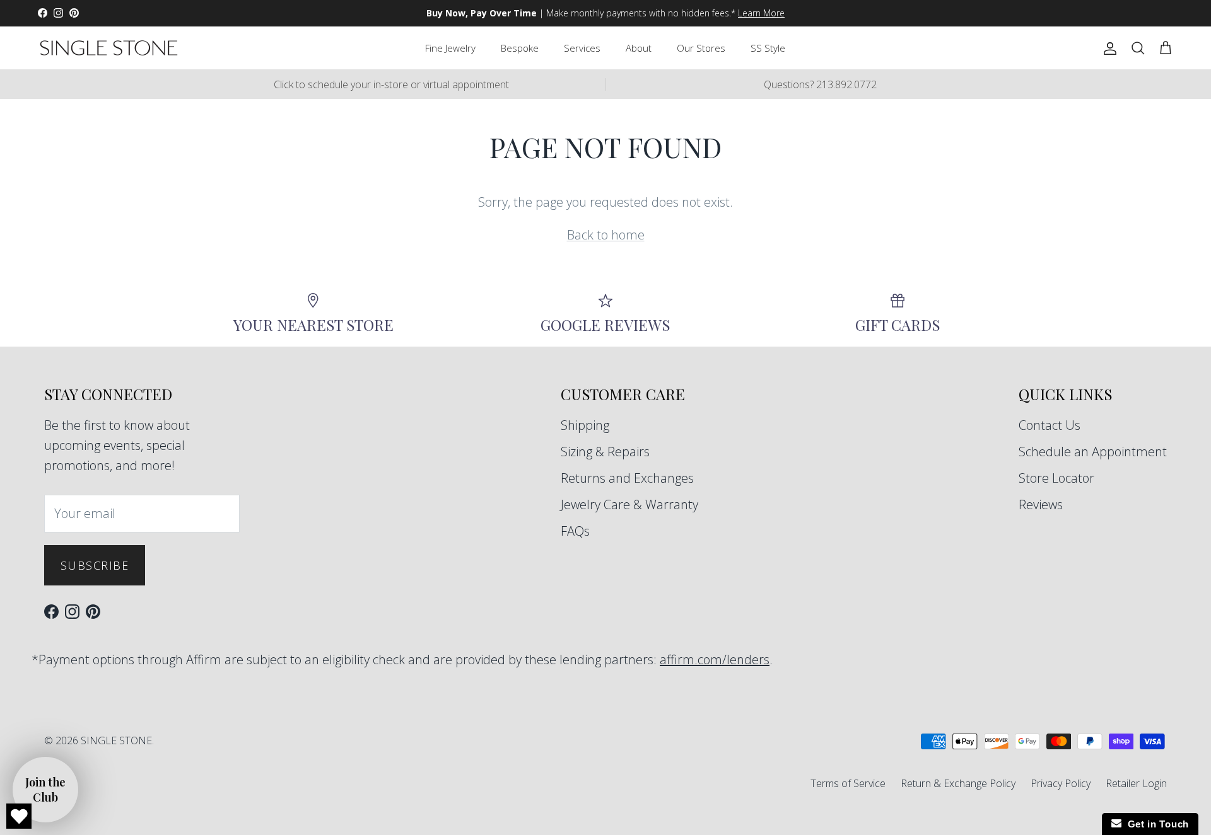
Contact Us (1049, 425)
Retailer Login (1136, 783)
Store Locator (1056, 478)
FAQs (575, 530)
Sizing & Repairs (605, 451)
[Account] (1107, 48)
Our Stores (701, 48)
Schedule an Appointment (1093, 451)
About (639, 48)
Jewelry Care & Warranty (629, 504)
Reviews (1041, 504)
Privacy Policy (1061, 783)
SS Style (768, 48)
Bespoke (520, 48)
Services (582, 48)
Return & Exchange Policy (958, 783)
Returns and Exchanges (627, 478)
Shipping (585, 425)
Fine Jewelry (450, 48)
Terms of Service (848, 783)
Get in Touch (1155, 824)
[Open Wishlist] (19, 816)
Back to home (606, 234)
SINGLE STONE (116, 740)
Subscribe (95, 565)
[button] (45, 789)
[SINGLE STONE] (109, 48)
